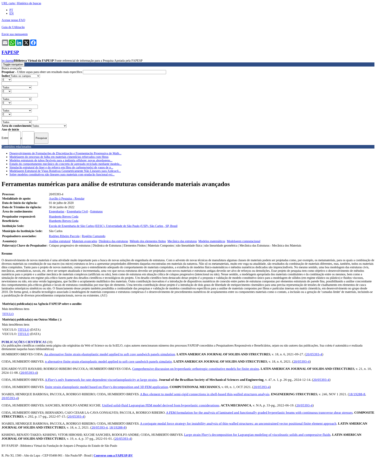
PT (11, 10)
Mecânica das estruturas (182, 241)
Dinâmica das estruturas (113, 241)
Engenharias (56, 211)
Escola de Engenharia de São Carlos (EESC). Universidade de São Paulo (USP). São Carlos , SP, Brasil (113, 226)
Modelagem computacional (243, 241)
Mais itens (8, 309)
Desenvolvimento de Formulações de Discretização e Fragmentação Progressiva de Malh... (65, 153)
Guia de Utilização (13, 27)
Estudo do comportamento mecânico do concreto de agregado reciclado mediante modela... (65, 164)
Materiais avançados (84, 241)
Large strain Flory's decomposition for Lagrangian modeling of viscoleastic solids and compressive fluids (257, 435)
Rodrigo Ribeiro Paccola (64, 236)
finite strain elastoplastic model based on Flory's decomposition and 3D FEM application (106, 387)
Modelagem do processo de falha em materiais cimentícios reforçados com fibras (58, 157)
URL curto (8, 3)
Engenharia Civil (77, 211)
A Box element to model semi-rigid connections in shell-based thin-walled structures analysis (204, 394)
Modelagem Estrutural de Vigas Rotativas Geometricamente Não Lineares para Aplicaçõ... (65, 171)
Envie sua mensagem (15, 34)
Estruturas (96, 211)
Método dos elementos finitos (148, 241)
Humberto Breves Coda (63, 216)
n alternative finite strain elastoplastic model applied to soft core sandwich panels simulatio (108, 361)
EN (11, 13)
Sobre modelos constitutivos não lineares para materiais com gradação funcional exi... (62, 174)
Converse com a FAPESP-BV (113, 455)
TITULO (8, 314)
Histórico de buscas (29, 3)
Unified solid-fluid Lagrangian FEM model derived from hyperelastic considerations (160, 405)
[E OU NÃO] (6, 79)
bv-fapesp (8, 60)
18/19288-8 (357, 394)
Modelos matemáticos (211, 241)
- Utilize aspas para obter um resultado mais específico (42, 72)
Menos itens (21, 309)
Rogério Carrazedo (93, 236)
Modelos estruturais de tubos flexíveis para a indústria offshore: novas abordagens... (60, 160)
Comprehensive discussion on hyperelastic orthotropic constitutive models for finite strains (195, 369)
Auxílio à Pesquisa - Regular (66, 198)
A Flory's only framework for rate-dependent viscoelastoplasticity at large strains (101, 380)
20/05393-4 (314, 354)
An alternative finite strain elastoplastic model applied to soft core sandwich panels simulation (109, 354)
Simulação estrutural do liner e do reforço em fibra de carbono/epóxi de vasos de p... (61, 167)
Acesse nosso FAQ (13, 20)
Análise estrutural (59, 241)
